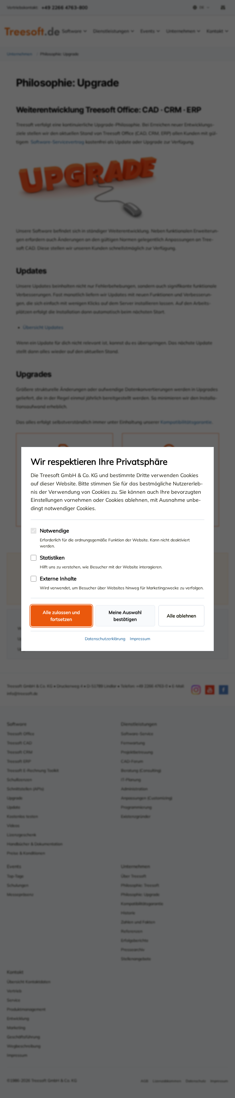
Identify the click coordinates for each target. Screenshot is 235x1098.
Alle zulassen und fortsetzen (61, 615)
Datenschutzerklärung (105, 638)
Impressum (140, 638)
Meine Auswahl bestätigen (125, 615)
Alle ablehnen (181, 616)
